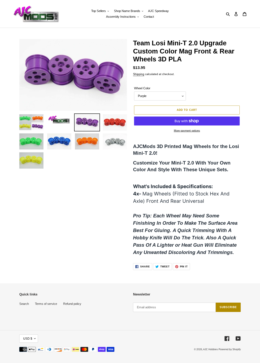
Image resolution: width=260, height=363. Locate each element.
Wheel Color (142, 88)
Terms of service (46, 303)
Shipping (138, 74)
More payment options (187, 130)
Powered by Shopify (230, 349)
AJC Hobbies (210, 349)
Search (24, 303)
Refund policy (72, 303)
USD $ (27, 338)
